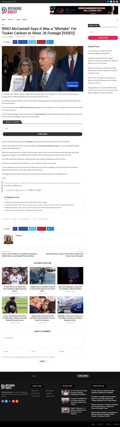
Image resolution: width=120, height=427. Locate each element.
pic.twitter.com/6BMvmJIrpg (12, 185)
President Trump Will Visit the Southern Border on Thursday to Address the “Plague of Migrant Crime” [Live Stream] (103, 60)
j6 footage (6, 219)
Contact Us (34, 390)
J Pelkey (10, 37)
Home (93, 424)
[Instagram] (114, 1)
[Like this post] (15, 42)
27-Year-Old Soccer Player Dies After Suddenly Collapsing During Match (14, 289)
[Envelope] (13, 401)
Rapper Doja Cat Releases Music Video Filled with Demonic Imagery (26, 202)
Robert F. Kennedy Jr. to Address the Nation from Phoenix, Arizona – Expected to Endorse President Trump (102, 70)
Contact (108, 424)
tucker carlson (43, 219)
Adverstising (49, 390)
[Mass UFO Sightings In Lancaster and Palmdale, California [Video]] (70, 275)
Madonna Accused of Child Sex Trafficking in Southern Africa (24, 210)
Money (25, 19)
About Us (100, 424)
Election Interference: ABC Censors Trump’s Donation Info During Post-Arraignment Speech (33, 207)
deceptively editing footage (48, 146)
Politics (10, 19)
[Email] (117, 1)
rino (34, 219)
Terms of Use (35, 396)
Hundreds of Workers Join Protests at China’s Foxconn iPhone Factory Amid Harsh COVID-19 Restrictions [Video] (40, 205)
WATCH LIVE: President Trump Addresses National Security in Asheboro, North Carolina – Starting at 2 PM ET (103, 80)
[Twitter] (111, 1)
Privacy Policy (35, 393)
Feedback (49, 393)
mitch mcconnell (25, 219)
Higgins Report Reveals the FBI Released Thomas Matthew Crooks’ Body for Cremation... (42, 318)
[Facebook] (108, 1)
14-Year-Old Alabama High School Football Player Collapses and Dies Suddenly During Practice (15, 318)
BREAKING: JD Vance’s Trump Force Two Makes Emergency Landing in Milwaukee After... (70, 318)
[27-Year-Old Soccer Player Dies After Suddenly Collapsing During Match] (15, 275)
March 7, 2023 (35, 190)
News (3, 19)
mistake (14, 219)
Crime (18, 19)
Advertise (116, 424)
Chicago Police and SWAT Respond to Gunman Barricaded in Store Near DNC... (42, 289)
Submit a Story (50, 396)
